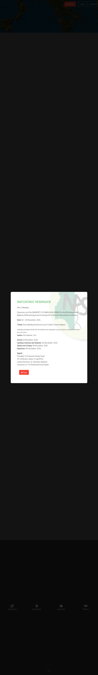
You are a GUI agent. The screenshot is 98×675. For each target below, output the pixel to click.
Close (24, 372)
